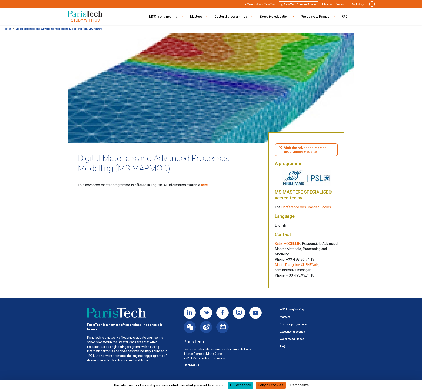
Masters (196, 16)
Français (356, 9)
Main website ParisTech (261, 4)
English (355, 4)
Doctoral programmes (231, 16)
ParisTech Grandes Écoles (300, 4)
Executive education (274, 16)
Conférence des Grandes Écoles (306, 207)
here (204, 185)
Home (7, 28)
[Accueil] (116, 313)
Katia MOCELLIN (287, 244)
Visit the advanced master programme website (305, 150)
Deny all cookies (270, 385)
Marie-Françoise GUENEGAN (296, 265)
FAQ (344, 16)
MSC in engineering (163, 16)
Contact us (191, 365)
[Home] (85, 17)
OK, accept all (240, 385)
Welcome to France (315, 16)
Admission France (332, 4)
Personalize (299, 385)
